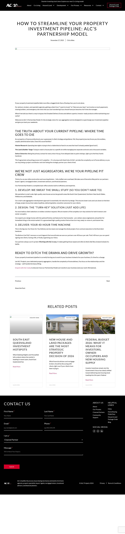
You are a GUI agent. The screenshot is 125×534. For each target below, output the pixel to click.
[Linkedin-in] (101, 431)
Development (61, 5)
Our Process (75, 5)
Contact (98, 5)
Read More (16, 366)
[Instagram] (98, 431)
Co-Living (37, 5)
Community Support (97, 416)
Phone (47, 424)
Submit (11, 467)
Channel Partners (99, 412)
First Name (9, 411)
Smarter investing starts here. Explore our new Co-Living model (62, 1)
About (29, 5)
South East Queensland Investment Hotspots (22, 344)
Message (8, 448)
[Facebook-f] (94, 431)
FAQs (110, 409)
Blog (109, 422)
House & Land (47, 5)
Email (7, 424)
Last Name (49, 411)
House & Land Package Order (113, 418)
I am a (7, 436)
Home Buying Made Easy (112, 413)
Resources (87, 5)
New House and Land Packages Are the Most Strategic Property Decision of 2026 (61, 348)
